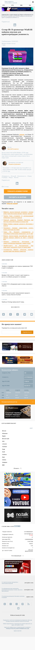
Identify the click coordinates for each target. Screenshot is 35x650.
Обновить (16, 468)
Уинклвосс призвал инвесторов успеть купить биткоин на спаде (18, 229)
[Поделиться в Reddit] (22, 25)
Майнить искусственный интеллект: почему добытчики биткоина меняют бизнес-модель (18, 213)
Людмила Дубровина (14, 164)
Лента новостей (7, 260)
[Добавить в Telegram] (11, 25)
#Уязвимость (6, 176)
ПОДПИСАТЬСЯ (27, 332)
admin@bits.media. (19, 625)
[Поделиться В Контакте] (18, 25)
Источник (6, 186)
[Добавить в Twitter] (7, 25)
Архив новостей (17, 630)
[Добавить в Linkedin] (14, 25)
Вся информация (16, 555)
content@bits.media (28, 589)
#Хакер (29, 176)
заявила (21, 134)
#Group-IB (13, 176)
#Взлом (16, 177)
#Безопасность (21, 176)
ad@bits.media (29, 596)
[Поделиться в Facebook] (3, 25)
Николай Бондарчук (13, 149)
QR (28, 628)
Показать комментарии (17, 191)
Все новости (15, 307)
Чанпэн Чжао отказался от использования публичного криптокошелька (18, 217)
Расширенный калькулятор (9, 402)
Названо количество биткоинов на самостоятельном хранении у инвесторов (18, 242)
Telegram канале (12, 203)
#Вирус (11, 177)
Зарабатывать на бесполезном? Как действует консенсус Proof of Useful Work (18, 246)
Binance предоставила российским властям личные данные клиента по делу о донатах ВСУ (18, 237)
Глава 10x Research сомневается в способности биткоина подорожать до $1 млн (18, 233)
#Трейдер (4, 177)
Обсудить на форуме (17, 197)
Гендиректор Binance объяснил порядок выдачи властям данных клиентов (18, 250)
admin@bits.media (28, 582)
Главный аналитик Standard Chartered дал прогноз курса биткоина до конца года (18, 221)
